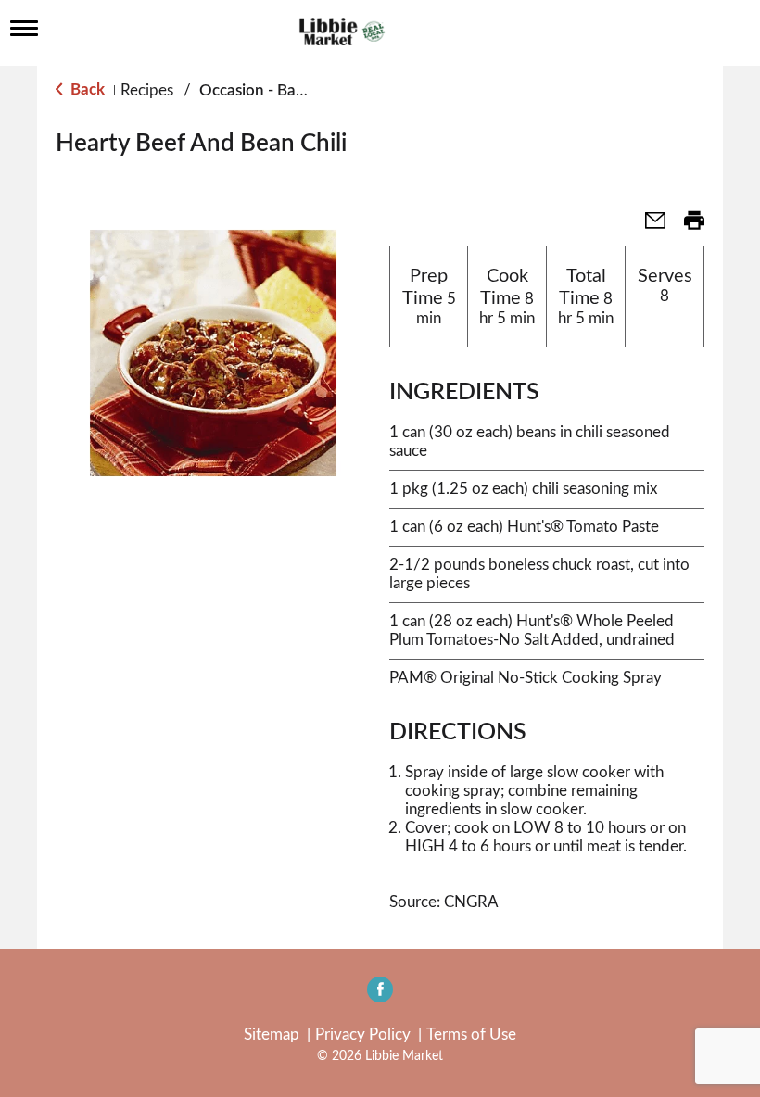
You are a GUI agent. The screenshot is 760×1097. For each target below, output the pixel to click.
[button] (647, 226)
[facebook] (380, 995)
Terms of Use (471, 1034)
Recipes (146, 90)
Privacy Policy (363, 1034)
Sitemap (271, 1034)
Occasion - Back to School (290, 90)
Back (86, 89)
